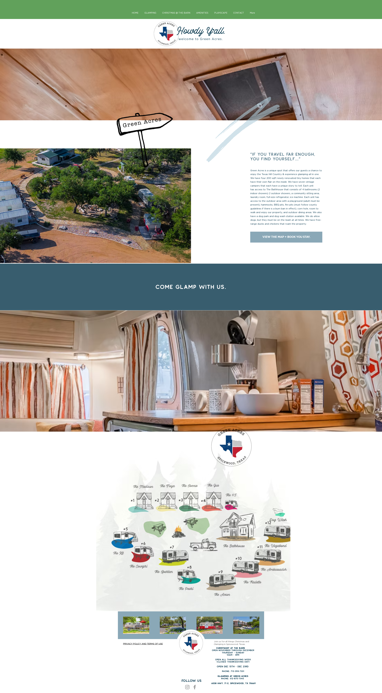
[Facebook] (195, 687)
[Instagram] (187, 687)
